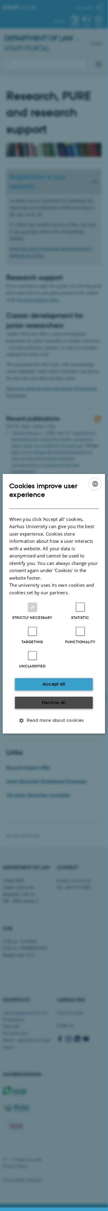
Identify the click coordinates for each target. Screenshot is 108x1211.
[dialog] (54, 604)
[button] (54, 720)
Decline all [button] (54, 702)
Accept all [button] (54, 684)
